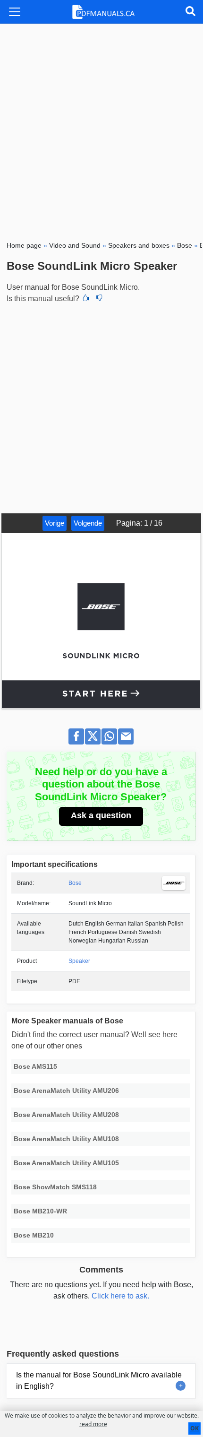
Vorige (54, 523)
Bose (75, 883)
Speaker (79, 961)
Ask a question (101, 815)
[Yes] (86, 298)
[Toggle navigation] (15, 12)
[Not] (99, 298)
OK (194, 1428)
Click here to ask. (120, 1296)
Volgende (88, 523)
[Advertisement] (101, 130)
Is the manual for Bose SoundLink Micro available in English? (99, 1380)
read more (93, 1424)
